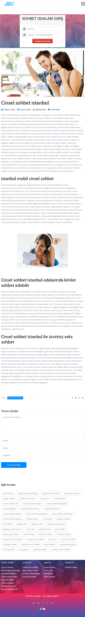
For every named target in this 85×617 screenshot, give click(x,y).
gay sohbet (60, 529)
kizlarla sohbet (45, 534)
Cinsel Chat (48, 570)
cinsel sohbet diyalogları (56, 503)
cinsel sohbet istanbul (15, 398)
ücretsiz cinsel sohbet (60, 549)
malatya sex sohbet (35, 539)
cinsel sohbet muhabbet (36, 513)
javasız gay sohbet (11, 534)
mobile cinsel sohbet (30, 544)
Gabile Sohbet (49, 577)
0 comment (55, 109)
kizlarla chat (29, 534)
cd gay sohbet (9, 498)
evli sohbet (7, 524)
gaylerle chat (44, 529)
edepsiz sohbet (63, 519)
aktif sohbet (8, 493)
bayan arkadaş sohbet (28, 493)
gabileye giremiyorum (12, 529)
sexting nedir (8, 549)
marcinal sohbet (68, 539)
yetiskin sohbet (39, 549)
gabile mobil (37, 524)
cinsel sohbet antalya (32, 503)
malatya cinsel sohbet (12, 539)
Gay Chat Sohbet (29, 577)
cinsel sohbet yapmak (12, 519)
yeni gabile (24, 549)
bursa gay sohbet (71, 493)
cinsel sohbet (59, 498)
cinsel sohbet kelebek (12, 513)
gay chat (31, 529)
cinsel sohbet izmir (52, 508)
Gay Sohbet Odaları (30, 570)
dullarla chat (32, 519)
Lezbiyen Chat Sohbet (31, 573)
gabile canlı (22, 524)
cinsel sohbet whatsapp (62, 513)
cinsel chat (44, 498)
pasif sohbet (49, 544)
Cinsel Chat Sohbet (30, 567)
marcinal (52, 539)
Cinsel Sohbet (25, 109)
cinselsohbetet (9, 508)
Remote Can (40, 109)
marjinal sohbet (10, 544)
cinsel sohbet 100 (10, 503)
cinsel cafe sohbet (27, 498)
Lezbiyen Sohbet (64, 534)
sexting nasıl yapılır (68, 544)
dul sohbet (47, 519)
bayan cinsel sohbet (51, 493)
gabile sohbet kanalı (56, 524)
